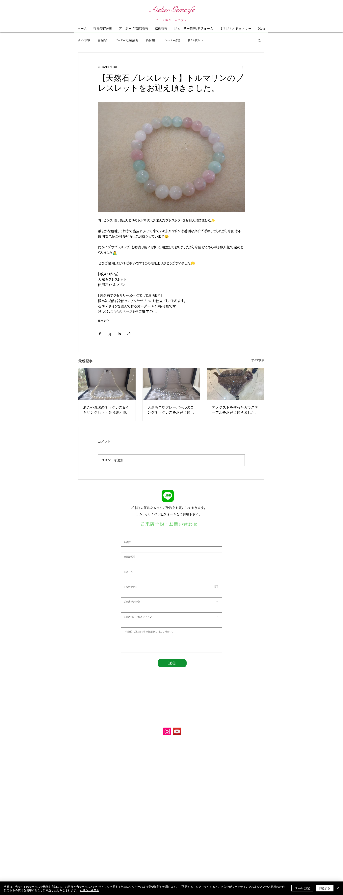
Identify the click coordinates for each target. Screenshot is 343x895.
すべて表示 (257, 360)
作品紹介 (103, 40)
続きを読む (194, 40)
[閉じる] (338, 888)
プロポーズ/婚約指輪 (127, 40)
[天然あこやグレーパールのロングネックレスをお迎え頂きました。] (171, 384)
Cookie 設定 (302, 888)
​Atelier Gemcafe (171, 9)
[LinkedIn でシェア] (119, 334)
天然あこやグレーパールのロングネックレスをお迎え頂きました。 (170, 410)
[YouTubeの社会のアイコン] (177, 731)
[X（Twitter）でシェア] (109, 334)
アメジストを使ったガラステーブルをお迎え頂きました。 (235, 410)
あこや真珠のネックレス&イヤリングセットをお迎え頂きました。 (106, 410)
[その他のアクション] (242, 66)
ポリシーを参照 (89, 890)
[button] (193, 28)
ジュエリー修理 (171, 40)
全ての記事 (84, 40)
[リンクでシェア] (129, 334)
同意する (324, 888)
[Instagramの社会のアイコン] (167, 731)
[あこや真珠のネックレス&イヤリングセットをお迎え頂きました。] (107, 384)
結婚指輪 (150, 40)
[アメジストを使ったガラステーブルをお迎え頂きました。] (235, 384)
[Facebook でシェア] (100, 334)
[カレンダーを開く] (216, 586)
